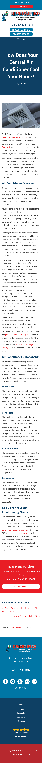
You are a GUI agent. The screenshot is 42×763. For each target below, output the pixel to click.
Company (21, 717)
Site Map (22, 750)
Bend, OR (6, 147)
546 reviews (24, 732)
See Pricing (21, 6)
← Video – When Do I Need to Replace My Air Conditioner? (20, 609)
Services (21, 708)
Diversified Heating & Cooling (14, 137)
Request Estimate (21, 29)
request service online (18, 533)
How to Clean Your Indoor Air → (26, 616)
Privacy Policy (11, 750)
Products (21, 712)
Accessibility (32, 750)
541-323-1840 (21, 25)
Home (21, 704)
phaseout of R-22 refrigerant (17, 334)
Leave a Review (21, 736)
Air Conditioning (18, 627)
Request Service (21, 34)
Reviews (21, 721)
